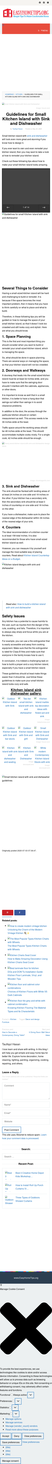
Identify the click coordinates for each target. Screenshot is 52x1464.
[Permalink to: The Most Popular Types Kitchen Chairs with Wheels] (29, 940)
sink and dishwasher (37, 135)
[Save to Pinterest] (7, 912)
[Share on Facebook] (20, 912)
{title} (8, 1447)
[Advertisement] (26, 63)
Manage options (13, 1418)
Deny (16, 1436)
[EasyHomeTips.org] (26, 13)
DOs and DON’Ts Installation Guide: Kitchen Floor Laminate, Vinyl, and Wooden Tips (25, 975)
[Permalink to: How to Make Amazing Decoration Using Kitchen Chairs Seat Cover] (22, 954)
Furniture (5, 1022)
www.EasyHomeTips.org (26, 1277)
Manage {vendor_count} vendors (21, 1425)
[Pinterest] (44, 3)
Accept (5, 1436)
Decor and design (33, 1019)
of (26, 207)
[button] (26, 1329)
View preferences (32, 1436)
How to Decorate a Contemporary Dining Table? (13, 1032)
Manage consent (10, 1460)
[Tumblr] (48, 3)
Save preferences (11, 1442)
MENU (45, 30)
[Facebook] (40, 3)
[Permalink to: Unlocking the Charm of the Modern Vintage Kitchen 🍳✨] (27, 925)
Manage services (14, 1422)
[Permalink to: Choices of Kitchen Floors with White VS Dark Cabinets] (29, 985)
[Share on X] (32, 912)
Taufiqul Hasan (11, 1044)
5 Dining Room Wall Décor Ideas (39, 1032)
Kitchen (13, 1019)
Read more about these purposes (22, 1429)
